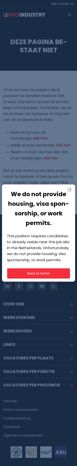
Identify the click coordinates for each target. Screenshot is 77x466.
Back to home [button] (38, 273)
